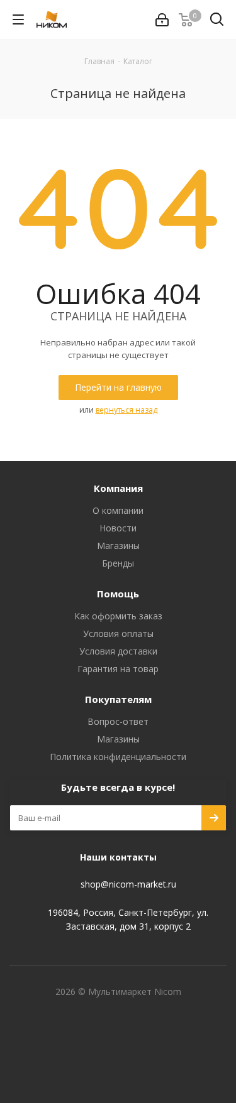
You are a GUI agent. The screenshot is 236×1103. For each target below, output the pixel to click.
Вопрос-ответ (118, 721)
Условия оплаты (118, 633)
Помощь (118, 593)
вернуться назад (126, 410)
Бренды (118, 563)
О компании (118, 510)
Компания (118, 488)
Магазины (118, 546)
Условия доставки (118, 651)
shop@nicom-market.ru (128, 885)
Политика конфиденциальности (118, 757)
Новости (118, 528)
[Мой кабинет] (162, 20)
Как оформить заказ (118, 616)
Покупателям (118, 699)
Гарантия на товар (118, 669)
